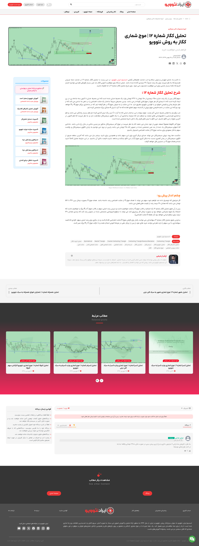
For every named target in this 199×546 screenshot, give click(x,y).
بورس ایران (168, 19)
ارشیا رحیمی (176, 56)
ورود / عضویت (62, 408)
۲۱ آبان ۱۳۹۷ (170, 371)
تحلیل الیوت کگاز (76, 241)
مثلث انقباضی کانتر (92, 245)
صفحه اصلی (131, 12)
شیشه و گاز (128, 245)
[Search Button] (71, 4)
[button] (184, 63)
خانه (186, 19)
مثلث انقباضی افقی (105, 245)
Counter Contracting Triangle (116, 241)
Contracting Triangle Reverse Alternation (141, 241)
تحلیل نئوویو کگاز (159, 245)
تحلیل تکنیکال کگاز (173, 245)
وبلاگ (121, 12)
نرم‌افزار (66, 12)
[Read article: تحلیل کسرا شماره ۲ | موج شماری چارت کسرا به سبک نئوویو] (171, 347)
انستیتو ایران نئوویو (119, 80)
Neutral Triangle (100, 241)
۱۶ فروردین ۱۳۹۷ (27, 371)
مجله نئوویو (88, 12)
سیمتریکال (148, 245)
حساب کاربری (29, 5)
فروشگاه (100, 12)
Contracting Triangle (163, 241)
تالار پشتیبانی (111, 12)
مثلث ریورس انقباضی (172, 248)
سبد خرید (40, 5)
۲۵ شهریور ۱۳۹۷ (122, 371)
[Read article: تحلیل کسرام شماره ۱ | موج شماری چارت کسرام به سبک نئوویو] (76, 347)
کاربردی (76, 12)
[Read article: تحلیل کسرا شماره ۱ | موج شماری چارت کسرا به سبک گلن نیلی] (123, 347)
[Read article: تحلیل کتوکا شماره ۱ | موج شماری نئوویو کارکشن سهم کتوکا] (28, 347)
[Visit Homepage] (178, 4)
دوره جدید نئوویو (14, 5)
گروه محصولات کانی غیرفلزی (154, 19)
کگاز (150, 248)
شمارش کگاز (138, 245)
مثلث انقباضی (118, 245)
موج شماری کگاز (158, 248)
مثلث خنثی (81, 245)
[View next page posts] (97, 380)
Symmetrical (88, 241)
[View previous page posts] (101, 380)
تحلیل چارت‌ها (177, 19)
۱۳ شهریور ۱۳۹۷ (75, 371)
